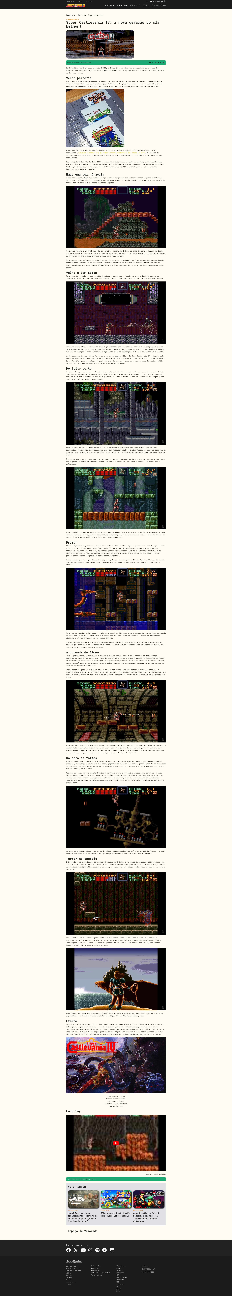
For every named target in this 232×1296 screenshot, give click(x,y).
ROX (152, 1272)
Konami (83, 1179)
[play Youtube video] (116, 1143)
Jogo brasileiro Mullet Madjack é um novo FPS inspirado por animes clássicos (146, 1217)
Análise (72, 1179)
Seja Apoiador (122, 5)
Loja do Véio (135, 5)
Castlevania (83, 153)
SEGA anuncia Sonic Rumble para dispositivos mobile (116, 1214)
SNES (86, 1179)
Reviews (82, 15)
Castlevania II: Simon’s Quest (102, 153)
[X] (152, 62)
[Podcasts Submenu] (113, 5)
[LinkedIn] (155, 62)
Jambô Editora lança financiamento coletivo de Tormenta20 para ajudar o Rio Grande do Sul (82, 1217)
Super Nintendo (95, 15)
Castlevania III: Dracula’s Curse (131, 153)
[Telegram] (161, 62)
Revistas (146, 5)
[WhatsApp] (158, 62)
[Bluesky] (163, 62)
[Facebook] (150, 62)
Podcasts (108, 5)
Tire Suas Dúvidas (159, 5)
